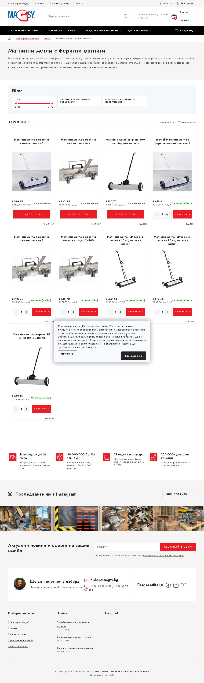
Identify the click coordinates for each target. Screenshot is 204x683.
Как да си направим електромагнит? (75, 648)
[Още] (184, 30)
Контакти (39, 3)
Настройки (67, 354)
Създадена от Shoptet (104, 674)
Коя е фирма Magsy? (18, 3)
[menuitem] (26, 30)
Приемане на (133, 356)
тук (94, 347)
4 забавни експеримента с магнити (75, 637)
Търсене (125, 16)
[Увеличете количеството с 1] (167, 214)
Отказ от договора (18, 646)
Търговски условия (60, 3)
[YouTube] (183, 585)
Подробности (32, 214)
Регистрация (187, 3)
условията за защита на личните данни (163, 555)
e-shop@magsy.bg (104, 580)
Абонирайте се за (178, 546)
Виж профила (177, 494)
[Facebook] (168, 585)
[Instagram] (175, 585)
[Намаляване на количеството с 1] (157, 214)
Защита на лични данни (20, 640)
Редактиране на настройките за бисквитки (129, 671)
